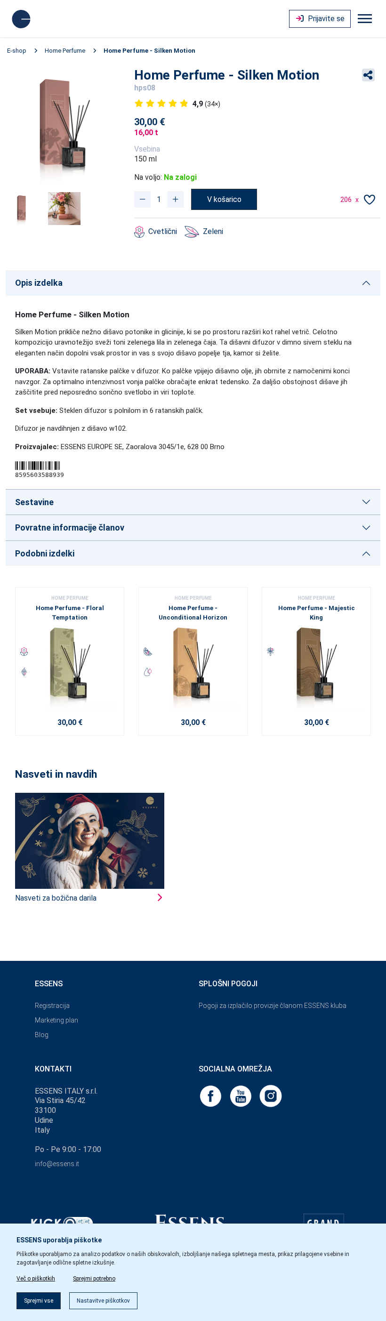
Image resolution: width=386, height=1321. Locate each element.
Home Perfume (65, 50)
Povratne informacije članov (69, 527)
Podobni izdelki (44, 553)
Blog (41, 1035)
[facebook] (211, 1095)
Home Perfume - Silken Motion (149, 50)
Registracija (52, 1005)
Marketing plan (56, 1020)
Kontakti (53, 1068)
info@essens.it (57, 1164)
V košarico (224, 199)
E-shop (16, 50)
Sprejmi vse (38, 1300)
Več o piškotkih (35, 1278)
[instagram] (270, 1095)
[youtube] (241, 1095)
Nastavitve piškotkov (103, 1300)
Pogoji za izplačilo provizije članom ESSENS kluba (272, 1005)
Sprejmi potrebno (94, 1278)
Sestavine (34, 502)
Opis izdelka (39, 283)
